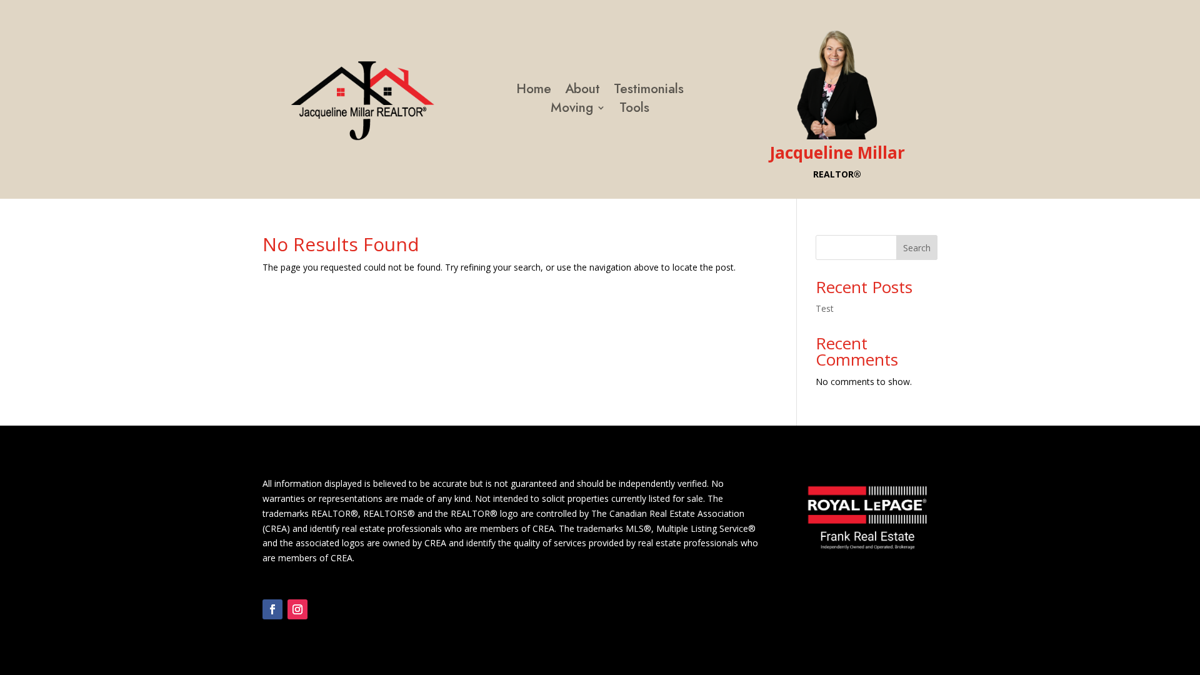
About (582, 91)
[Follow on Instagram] (298, 609)
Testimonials (649, 91)
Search (917, 248)
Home (533, 91)
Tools (634, 110)
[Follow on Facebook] (272, 609)
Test (825, 308)
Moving (572, 110)
